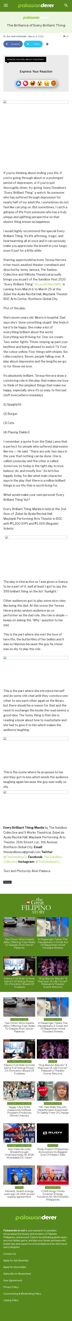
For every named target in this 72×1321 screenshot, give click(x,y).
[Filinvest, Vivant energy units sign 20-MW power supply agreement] (19, 1175)
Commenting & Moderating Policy (22, 1293)
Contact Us (9, 1253)
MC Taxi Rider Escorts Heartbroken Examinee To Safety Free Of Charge (53, 1109)
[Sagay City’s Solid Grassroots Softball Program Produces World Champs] (19, 1091)
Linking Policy (10, 1300)
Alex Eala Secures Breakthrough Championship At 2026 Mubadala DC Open (19, 1153)
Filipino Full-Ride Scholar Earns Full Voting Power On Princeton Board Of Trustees (19, 983)
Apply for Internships (14, 1267)
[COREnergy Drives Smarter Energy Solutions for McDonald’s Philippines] (53, 1175)
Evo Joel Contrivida (16, 36)
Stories (19, 1187)
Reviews (7, 882)
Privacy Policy (11, 1287)
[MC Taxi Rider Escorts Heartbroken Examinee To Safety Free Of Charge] (53, 1091)
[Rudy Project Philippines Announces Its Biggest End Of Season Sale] (53, 1133)
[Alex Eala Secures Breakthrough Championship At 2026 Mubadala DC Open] (19, 1133)
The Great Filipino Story (19, 1061)
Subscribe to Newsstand (17, 1273)
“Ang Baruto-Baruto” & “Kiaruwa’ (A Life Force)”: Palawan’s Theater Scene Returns (53, 983)
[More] (47, 44)
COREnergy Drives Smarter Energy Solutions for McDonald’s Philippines (52, 1195)
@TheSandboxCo (15, 857)
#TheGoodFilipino (19, 1019)
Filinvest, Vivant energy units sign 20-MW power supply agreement (19, 1193)
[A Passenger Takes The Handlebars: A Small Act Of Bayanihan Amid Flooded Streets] (53, 926)
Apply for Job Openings (15, 1260)
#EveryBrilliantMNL (48, 284)
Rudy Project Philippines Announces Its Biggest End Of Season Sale (52, 1151)
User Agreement (12, 1280)
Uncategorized (53, 1187)
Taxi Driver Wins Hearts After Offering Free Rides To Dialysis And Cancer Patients (19, 943)
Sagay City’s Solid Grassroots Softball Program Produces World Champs (19, 1111)
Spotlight (52, 1145)
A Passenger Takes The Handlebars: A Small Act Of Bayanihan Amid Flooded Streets (53, 943)
